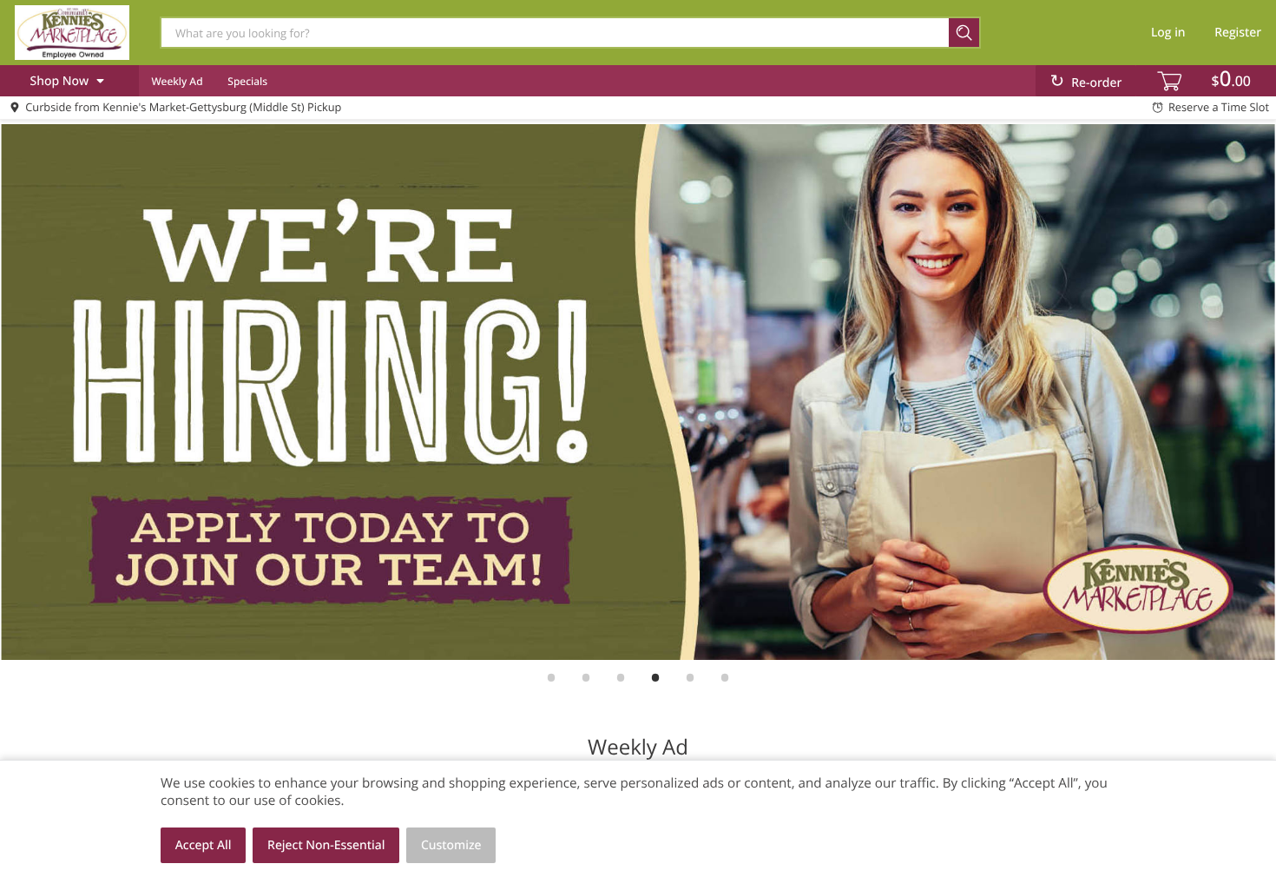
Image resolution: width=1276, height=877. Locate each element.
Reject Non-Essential (326, 845)
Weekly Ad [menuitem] (176, 81)
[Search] (965, 32)
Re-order (1096, 83)
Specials (247, 81)
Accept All (203, 845)
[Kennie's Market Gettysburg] (72, 32)
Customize (451, 845)
